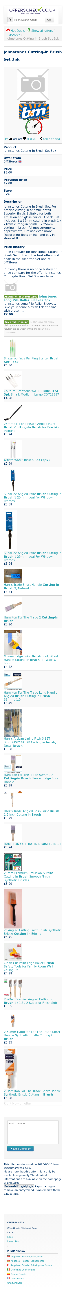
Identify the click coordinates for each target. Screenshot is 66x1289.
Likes (10, 1236)
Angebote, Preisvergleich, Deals (26, 1256)
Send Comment (21, 1149)
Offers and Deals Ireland (22, 1269)
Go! (49, 19)
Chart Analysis (14, 1282)
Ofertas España (18, 1273)
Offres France (17, 1278)
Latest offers (13, 1241)
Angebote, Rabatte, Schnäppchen (27, 1260)
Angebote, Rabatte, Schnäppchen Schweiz (32, 1265)
